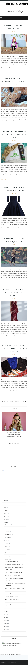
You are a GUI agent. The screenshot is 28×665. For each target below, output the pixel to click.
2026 (5, 500)
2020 (5, 519)
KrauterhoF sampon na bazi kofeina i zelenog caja (14, 134)
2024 (5, 507)
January (7, 559)
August (7, 537)
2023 (5, 510)
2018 (5, 611)
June (6, 543)
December (8, 524)
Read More (4, 70)
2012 (5, 630)
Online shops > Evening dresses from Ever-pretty (14, 293)
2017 (5, 614)
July (6, 540)
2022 (5, 513)
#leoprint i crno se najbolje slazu (12, 575)
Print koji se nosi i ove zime (11, 596)
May (6, 546)
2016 (5, 617)
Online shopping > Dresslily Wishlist (14, 572)
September (8, 534)
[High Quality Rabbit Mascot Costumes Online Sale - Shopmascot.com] (14, 645)
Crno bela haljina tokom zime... (12, 561)
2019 (5, 522)
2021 (5, 516)
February (7, 556)
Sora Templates (11, 662)
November (8, 528)
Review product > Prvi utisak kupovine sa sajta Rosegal (14, 349)
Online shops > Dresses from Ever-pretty (15, 593)
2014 (5, 623)
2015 (5, 620)
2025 (5, 504)
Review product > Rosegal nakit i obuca (14, 564)
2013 (5, 626)
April (6, 549)
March (7, 552)
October (7, 531)
